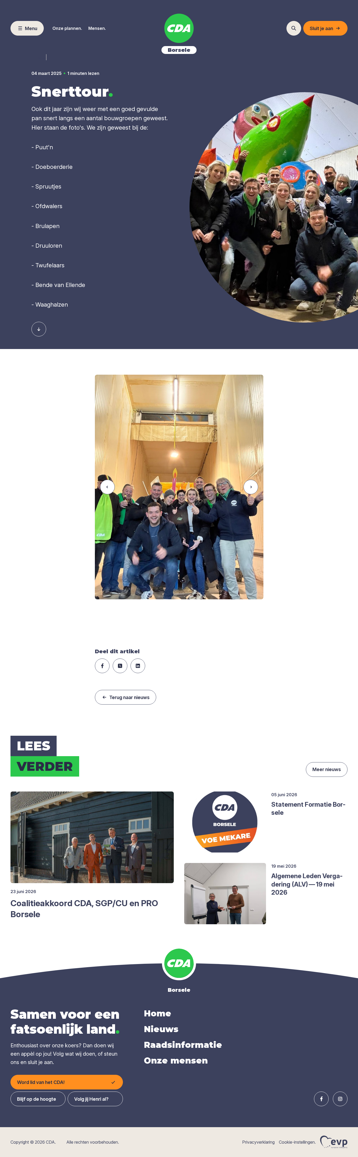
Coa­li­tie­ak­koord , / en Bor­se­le (84, 908)
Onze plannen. (67, 28)
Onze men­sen (176, 1060)
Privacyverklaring (258, 1142)
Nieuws (161, 1029)
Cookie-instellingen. (297, 1142)
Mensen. (97, 28)
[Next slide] (250, 487)
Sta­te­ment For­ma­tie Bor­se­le (308, 808)
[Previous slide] (107, 487)
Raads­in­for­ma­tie (183, 1045)
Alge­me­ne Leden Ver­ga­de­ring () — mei (307, 884)
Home (157, 1013)
